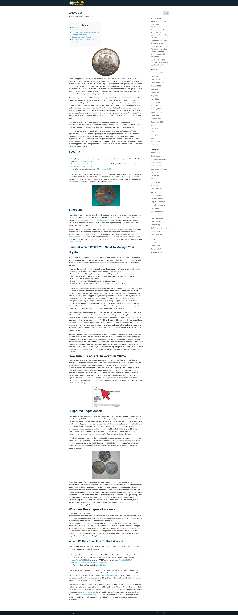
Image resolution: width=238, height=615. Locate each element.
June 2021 (154, 132)
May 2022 (155, 96)
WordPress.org (156, 252)
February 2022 (156, 105)
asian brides (155, 153)
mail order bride (157, 212)
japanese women (157, 198)
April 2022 (155, 99)
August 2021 (155, 125)
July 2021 (154, 128)
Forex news (155, 182)
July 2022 (154, 89)
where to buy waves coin (99, 220)
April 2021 (154, 138)
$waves (107, 159)
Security (75, 27)
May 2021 (154, 135)
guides (153, 192)
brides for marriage (158, 159)
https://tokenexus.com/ (112, 424)
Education (155, 176)
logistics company (158, 205)
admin (73, 16)
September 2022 (157, 83)
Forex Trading (156, 185)
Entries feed (155, 246)
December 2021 (157, 112)
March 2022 (155, 102)
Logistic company (158, 202)
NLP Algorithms (157, 218)
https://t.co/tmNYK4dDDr (83, 161)
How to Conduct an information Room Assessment (158, 24)
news (153, 215)
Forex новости (156, 189)
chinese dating (156, 162)
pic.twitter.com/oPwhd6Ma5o (96, 562)
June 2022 (155, 92)
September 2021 (157, 122)
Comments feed (157, 249)
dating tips (155, 172)
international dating (158, 195)
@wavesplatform (77, 562)
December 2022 (157, 73)
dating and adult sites (159, 169)
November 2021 (157, 115)
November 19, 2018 (105, 169)
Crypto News (89, 16)
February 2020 (156, 145)
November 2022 (157, 76)
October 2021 (156, 119)
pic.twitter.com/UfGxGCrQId (81, 166)
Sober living (155, 225)
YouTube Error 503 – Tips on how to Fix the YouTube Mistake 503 (159, 62)
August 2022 (156, 86)
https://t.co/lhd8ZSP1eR (123, 560)
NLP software (156, 221)
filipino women (156, 179)
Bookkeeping (156, 156)
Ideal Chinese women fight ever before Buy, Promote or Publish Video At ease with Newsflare (159, 52)
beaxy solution (131, 177)
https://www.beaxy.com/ (109, 575)
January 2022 (156, 109)
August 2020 (156, 141)
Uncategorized (156, 234)
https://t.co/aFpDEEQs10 (80, 560)
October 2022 (156, 79)
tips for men (155, 231)
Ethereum (75, 30)
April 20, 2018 (101, 565)
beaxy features (126, 440)
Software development (160, 228)
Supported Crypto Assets (81, 37)
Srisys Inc (166, 613)
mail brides (155, 208)
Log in (153, 242)
